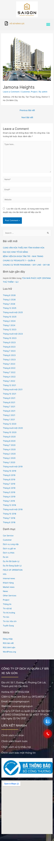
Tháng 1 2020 (9, 462)
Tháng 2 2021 (9, 415)
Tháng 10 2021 (9, 394)
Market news (8, 587)
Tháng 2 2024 (9, 321)
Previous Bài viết (27, 110)
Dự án (5, 557)
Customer (25, 92)
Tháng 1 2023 (9, 364)
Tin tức (6, 617)
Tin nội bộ (7, 608)
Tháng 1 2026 (9, 304)
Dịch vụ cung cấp (11, 544)
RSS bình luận (9, 647)
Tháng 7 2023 (9, 351)
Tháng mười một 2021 (12, 389)
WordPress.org (9, 652)
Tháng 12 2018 (9, 505)
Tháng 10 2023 (9, 338)
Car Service (8, 535)
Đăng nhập (8, 639)
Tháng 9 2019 (9, 475)
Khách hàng (8, 583)
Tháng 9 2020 (9, 437)
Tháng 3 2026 (9, 299)
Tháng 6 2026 (9, 295)
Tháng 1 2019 (9, 501)
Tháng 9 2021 (9, 398)
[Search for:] (27, 233)
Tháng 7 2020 (9, 445)
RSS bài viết (8, 643)
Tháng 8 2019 (9, 479)
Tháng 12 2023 (9, 329)
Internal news (9, 578)
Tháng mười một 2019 (13, 466)
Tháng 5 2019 (9, 492)
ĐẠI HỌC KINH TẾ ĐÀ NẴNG (15, 252)
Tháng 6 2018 (9, 522)
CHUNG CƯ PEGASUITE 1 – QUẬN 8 (19, 260)
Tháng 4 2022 (9, 377)
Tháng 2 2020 (9, 458)
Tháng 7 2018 (9, 518)
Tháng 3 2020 (9, 454)
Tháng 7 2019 (9, 484)
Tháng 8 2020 (9, 441)
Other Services (9, 595)
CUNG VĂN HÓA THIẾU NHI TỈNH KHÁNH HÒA (23, 248)
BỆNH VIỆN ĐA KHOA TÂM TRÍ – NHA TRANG (23, 256)
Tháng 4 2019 (9, 496)
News (5, 591)
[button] (48, 24)
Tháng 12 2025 (9, 308)
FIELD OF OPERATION (12, 570)
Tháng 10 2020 (9, 432)
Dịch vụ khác (9, 553)
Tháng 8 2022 (9, 368)
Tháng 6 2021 (9, 411)
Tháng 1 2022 (9, 381)
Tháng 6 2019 (9, 488)
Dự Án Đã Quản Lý (11, 561)
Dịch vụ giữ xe (9, 548)
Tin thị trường (9, 613)
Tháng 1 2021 (9, 419)
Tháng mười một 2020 (13, 428)
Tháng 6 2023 (9, 355)
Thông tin (7, 604)
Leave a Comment (11, 92)
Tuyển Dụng (8, 625)
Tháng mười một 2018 (12, 509)
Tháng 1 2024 (9, 325)
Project (34, 92)
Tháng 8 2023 (9, 347)
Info (4, 574)
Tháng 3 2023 (9, 359)
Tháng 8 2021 (9, 402)
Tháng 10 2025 (9, 317)
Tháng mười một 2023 (13, 334)
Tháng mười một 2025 (13, 312)
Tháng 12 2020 (9, 424)
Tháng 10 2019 (9, 471)
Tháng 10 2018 (9, 514)
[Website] (27, 200)
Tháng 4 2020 (9, 449)
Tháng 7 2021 (9, 406)
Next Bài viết (27, 117)
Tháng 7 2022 (9, 372)
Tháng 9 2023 (9, 342)
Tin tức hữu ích (9, 621)
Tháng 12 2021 (9, 385)
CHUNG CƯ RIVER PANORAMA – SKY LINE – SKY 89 (26, 265)
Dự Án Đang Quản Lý (12, 566)
